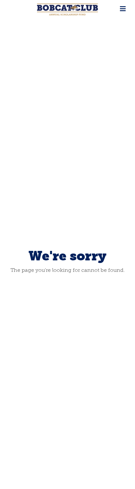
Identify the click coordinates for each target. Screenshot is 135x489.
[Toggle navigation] (123, 8)
